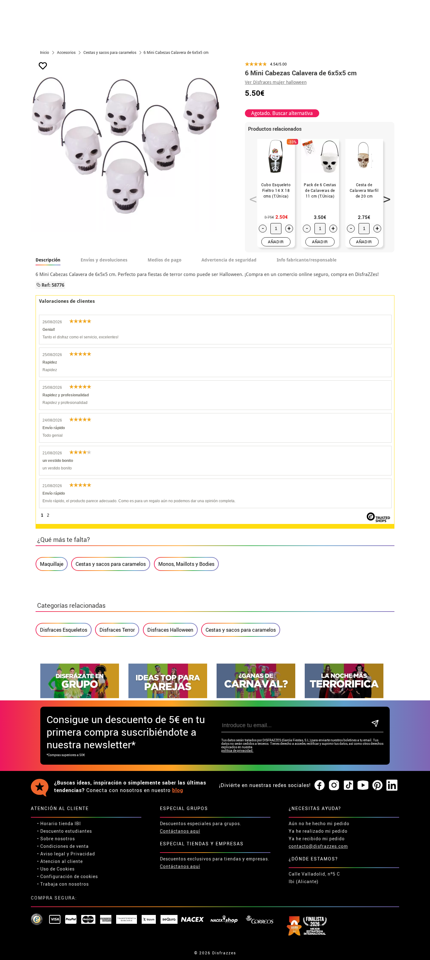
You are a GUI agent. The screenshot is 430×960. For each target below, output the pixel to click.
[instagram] (334, 785)
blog (177, 790)
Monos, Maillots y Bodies (186, 563)
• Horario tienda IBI (59, 823)
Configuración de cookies (69, 876)
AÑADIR (276, 241)
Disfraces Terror (117, 629)
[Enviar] (375, 724)
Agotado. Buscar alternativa (282, 113)
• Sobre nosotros (56, 839)
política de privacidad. (237, 750)
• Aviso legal (51, 854)
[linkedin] (392, 785)
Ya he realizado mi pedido (318, 831)
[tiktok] (348, 785)
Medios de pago (164, 259)
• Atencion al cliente (60, 861)
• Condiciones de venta (63, 846)
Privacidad (83, 854)
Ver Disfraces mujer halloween (276, 82)
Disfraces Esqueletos (63, 629)
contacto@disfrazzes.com (318, 846)
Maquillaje (51, 563)
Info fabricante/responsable (307, 259)
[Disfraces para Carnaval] (256, 696)
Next (385, 196)
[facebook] (319, 785)
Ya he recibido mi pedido (317, 839)
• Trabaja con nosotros (63, 884)
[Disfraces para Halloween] (344, 696)
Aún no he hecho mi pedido (319, 823)
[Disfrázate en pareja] (167, 696)
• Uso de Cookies (56, 869)
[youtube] (363, 785)
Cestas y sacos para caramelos (111, 563)
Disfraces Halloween (170, 629)
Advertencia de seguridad (229, 259)
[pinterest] (377, 785)
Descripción (48, 259)
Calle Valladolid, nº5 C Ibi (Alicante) (314, 877)
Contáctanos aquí (180, 831)
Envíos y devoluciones (104, 259)
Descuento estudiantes (66, 831)
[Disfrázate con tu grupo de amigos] (79, 696)
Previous (251, 196)
